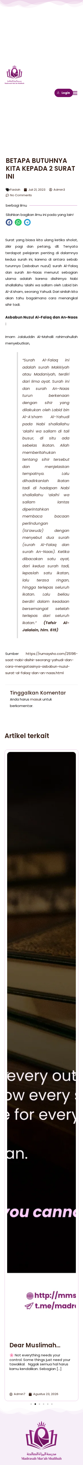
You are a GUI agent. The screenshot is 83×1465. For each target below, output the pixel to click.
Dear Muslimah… (34, 1345)
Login (66, 93)
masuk (36, 699)
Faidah (15, 189)
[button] (9, 222)
